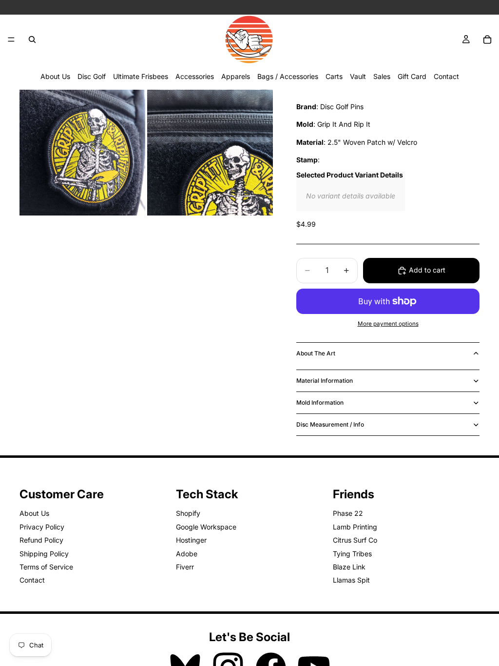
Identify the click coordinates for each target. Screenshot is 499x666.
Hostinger (191, 540)
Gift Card (412, 76)
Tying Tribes (352, 553)
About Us (55, 76)
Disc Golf (91, 76)
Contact (446, 76)
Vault (358, 76)
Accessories (194, 76)
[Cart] (487, 39)
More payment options (388, 323)
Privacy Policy (41, 527)
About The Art (315, 353)
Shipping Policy (44, 553)
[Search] (32, 39)
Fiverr (185, 567)
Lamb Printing (355, 527)
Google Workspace (206, 527)
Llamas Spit (351, 580)
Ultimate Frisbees (140, 76)
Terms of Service (46, 567)
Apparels (235, 76)
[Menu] (11, 39)
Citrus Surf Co (355, 540)
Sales (381, 76)
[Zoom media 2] (210, 152)
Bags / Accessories (287, 76)
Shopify (188, 513)
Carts (334, 76)
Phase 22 (348, 513)
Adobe (186, 553)
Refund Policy (41, 540)
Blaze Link (349, 567)
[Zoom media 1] (82, 152)
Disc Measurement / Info (330, 424)
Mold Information (320, 402)
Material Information (324, 380)
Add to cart (427, 270)
